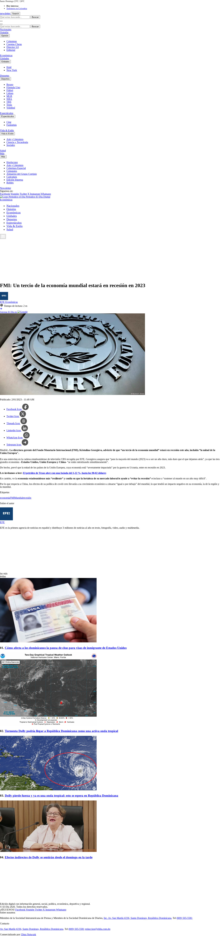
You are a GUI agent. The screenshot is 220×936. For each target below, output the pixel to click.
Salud (3, 150)
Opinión (4, 32)
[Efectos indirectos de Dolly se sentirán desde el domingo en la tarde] (110, 826)
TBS (8, 102)
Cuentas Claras (14, 44)
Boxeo (9, 84)
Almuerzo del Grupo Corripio (21, 174)
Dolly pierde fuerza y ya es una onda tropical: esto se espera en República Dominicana (61, 795)
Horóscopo (12, 162)
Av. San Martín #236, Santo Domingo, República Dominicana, (32, 929)
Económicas (6, 55)
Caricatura (11, 176)
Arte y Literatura (14, 139)
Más (2, 153)
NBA (9, 99)
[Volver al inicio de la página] (3, 236)
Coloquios (11, 171)
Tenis (9, 104)
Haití (8, 67)
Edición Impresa (14, 179)
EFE (2, 302)
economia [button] (5, 497)
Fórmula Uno (13, 87)
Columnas (11, 41)
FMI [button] (12, 497)
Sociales (10, 145)
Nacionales (5, 29)
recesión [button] (27, 497)
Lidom (9, 93)
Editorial (10, 50)
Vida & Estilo (7, 130)
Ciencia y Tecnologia (17, 142)
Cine (8, 122)
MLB (9, 96)
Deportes (4, 75)
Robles (10, 182)
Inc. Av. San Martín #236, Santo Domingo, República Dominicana (137, 918)
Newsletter (5, 188)
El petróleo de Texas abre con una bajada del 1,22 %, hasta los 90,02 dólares (64, 473)
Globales (4, 58)
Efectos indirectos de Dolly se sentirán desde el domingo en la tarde (48, 857)
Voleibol (10, 107)
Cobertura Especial (16, 168)
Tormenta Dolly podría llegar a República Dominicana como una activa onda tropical (61, 731)
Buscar (35, 17)
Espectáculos (6, 113)
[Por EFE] (4, 299)
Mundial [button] (18, 497)
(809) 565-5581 (184, 918)
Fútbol (9, 90)
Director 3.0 (12, 47)
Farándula (11, 125)
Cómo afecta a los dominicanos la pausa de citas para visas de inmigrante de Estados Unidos (66, 648)
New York (11, 70)
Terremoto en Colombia (16, 8)
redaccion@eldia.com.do (97, 929)
